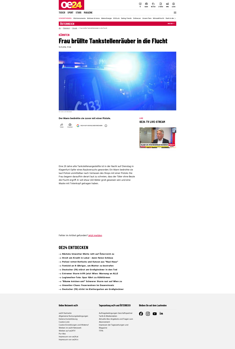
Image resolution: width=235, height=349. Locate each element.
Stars (78, 12)
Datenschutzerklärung (68, 319)
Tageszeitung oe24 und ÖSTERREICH (115, 305)
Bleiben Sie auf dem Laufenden (153, 305)
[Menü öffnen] (174, 13)
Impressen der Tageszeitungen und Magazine (113, 326)
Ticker (62, 12)
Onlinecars (137, 18)
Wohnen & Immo (93, 18)
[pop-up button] (168, 144)
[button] (143, 144)
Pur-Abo (62, 333)
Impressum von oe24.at (68, 336)
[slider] (151, 144)
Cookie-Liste (64, 322)
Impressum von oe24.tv (68, 339)
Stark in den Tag (171, 18)
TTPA (101, 330)
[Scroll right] (175, 18)
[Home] (60, 28)
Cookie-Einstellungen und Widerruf (73, 325)
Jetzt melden (95, 235)
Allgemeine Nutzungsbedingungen (73, 316)
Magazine (88, 12)
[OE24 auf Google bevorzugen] (105, 125)
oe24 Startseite (65, 313)
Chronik (74, 28)
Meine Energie (106, 18)
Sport (70, 12)
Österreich (67, 23)
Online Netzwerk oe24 (68, 305)
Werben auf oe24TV (67, 330)
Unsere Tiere (146, 18)
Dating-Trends (126, 18)
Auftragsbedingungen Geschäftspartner (115, 313)
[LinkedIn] (162, 314)
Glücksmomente (79, 18)
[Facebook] (141, 314)
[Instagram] (148, 314)
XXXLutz (116, 18)
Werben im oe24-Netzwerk (70, 328)
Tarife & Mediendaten (108, 316)
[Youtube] (155, 314)
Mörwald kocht (158, 18)
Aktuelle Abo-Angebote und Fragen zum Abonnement (116, 321)
